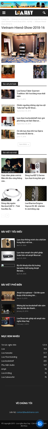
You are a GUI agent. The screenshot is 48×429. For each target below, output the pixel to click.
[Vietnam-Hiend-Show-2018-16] (24, 62)
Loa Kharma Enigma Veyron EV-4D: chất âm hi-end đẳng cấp (35, 206)
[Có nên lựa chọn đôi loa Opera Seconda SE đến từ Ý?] (8, 134)
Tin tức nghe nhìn (8, 172)
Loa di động (6, 373)
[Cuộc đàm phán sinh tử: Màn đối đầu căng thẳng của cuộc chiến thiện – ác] (12, 165)
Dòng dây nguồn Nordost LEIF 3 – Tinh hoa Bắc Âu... (10, 206)
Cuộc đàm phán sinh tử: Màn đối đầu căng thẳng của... (11, 178)
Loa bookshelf (7, 361)
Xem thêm (23, 144)
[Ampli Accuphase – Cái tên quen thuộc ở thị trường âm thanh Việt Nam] (8, 296)
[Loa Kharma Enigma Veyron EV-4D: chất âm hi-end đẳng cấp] (36, 193)
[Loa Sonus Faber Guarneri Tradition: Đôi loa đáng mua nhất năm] (8, 94)
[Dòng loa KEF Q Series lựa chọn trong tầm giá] (36, 165)
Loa (27, 172)
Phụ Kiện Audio (8, 365)
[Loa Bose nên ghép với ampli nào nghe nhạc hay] (8, 321)
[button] (44, 12)
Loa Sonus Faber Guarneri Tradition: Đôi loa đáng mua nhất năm (31, 93)
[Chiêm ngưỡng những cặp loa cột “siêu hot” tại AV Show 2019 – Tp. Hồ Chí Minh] (8, 108)
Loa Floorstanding (9, 357)
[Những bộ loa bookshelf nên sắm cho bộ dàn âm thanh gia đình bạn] (8, 309)
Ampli (3, 369)
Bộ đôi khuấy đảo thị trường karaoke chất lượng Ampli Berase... (29, 268)
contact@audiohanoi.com (28, 412)
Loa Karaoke (6, 200)
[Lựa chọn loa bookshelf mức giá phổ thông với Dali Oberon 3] (8, 121)
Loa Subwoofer (8, 377)
